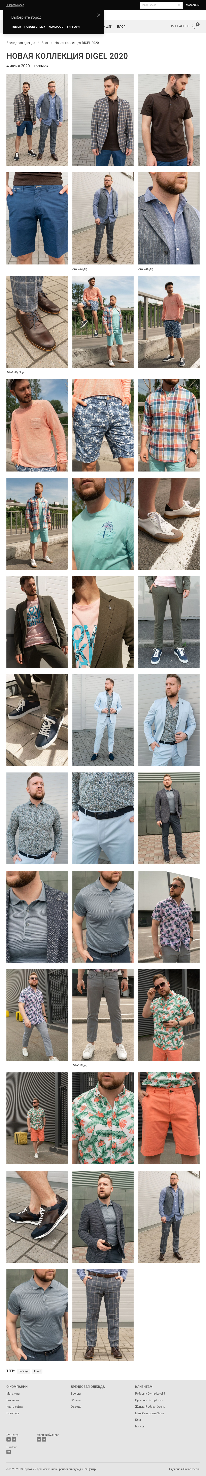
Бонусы (140, 1426)
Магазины (193, 5)
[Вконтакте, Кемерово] (8, 1452)
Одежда (76, 1406)
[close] (99, 15)
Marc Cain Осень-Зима (149, 1413)
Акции (106, 26)
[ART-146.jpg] (169, 219)
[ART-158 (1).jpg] (37, 322)
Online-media (191, 1469)
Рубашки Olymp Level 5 (150, 1393)
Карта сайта (14, 1406)
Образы (76, 1400)
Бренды (76, 1393)
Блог (121, 26)
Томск (37, 1371)
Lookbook (41, 66)
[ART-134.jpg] (103, 219)
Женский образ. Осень (150, 1406)
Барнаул (24, 1371)
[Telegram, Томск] (14, 1439)
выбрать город (15, 4)
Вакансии (12, 1400)
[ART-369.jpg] (103, 1015)
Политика (13, 1413)
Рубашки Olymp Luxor (149, 1400)
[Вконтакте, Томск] (8, 1439)
